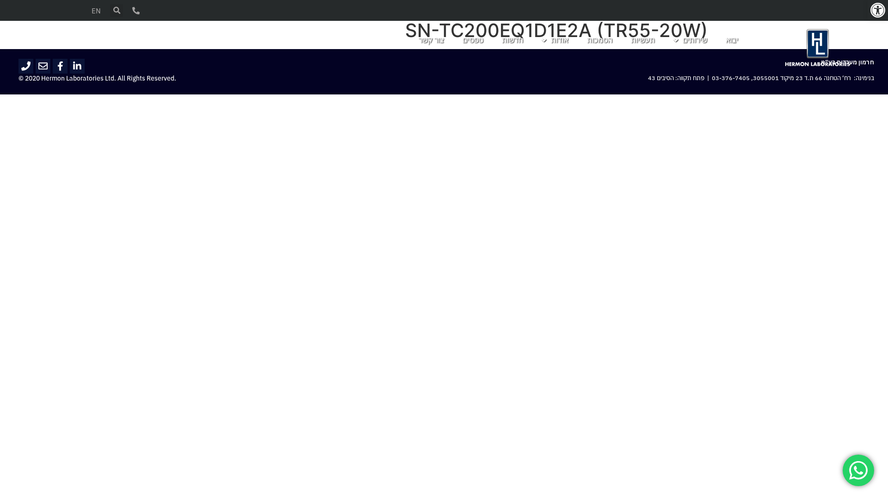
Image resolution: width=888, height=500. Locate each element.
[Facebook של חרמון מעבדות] (60, 66)
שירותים (695, 40)
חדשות (512, 40)
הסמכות (599, 40)
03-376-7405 (731, 78)
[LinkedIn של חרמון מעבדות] (77, 66)
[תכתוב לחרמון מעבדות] (43, 66)
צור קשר (431, 40)
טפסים (472, 40)
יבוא (732, 40)
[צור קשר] (136, 10)
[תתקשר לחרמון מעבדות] (25, 66)
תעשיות (643, 40)
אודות (559, 40)
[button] (878, 10)
